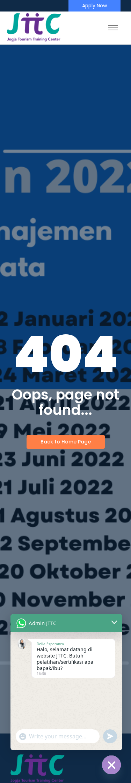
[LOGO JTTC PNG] (34, 27)
